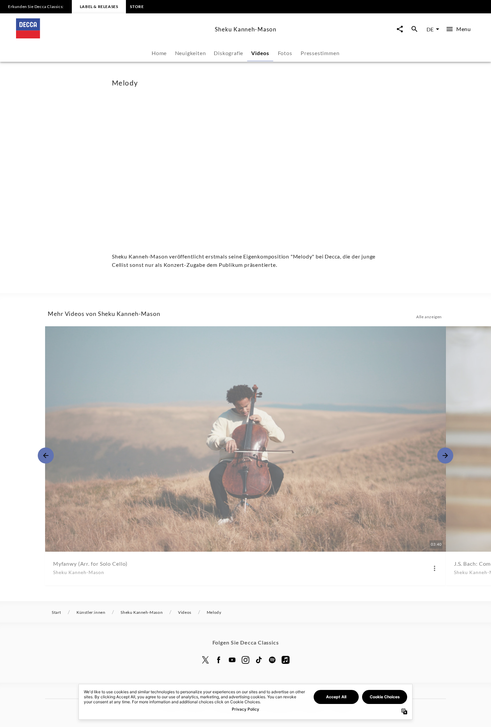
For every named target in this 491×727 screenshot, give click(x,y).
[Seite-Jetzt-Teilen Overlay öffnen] (399, 29)
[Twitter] (205, 660)
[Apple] (285, 660)
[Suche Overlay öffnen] (414, 29)
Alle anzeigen (429, 316)
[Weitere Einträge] (445, 455)
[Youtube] (232, 660)
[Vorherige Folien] (46, 455)
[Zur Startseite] (112, 36)
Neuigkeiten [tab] (190, 53)
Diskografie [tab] (228, 53)
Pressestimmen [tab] (320, 53)
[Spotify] (272, 660)
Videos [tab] (260, 53)
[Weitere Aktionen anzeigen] (434, 568)
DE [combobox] (430, 29)
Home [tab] (159, 53)
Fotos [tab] (285, 53)
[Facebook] (218, 660)
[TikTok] (259, 660)
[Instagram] (245, 660)
